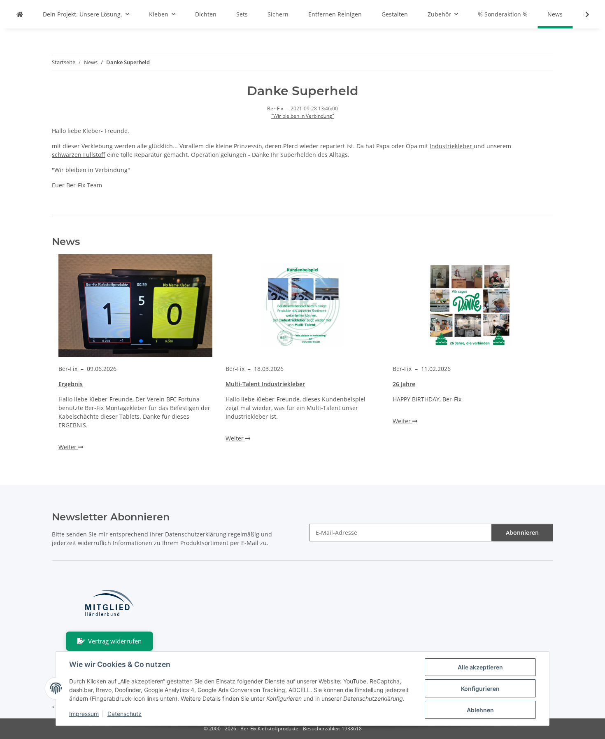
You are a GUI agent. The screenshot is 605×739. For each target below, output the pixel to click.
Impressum (84, 713)
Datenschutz (124, 713)
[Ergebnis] (135, 305)
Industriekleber (452, 146)
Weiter (68, 447)
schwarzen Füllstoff (78, 155)
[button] (582, 14)
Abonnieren (522, 532)
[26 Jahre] (470, 305)
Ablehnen (480, 709)
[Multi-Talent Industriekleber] (302, 305)
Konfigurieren (480, 688)
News (555, 14)
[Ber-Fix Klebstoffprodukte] (20, 14)
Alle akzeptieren (480, 667)
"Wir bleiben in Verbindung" (302, 115)
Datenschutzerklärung (195, 534)
